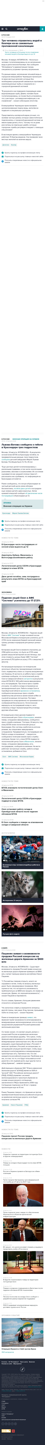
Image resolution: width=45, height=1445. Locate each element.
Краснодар (6, 513)
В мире (4, 948)
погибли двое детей (22, 489)
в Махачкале (29, 742)
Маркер (4, 1407)
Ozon (4, 757)
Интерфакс (22, 29)
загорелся (28, 679)
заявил (30, 1017)
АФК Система (13, 757)
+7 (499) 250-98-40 (6, 1391)
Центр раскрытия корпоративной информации (14, 1419)
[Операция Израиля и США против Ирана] (22, 1346)
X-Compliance (5, 1403)
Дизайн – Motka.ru (7, 1439)
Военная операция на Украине (26, 439)
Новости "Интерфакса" (8, 1414)
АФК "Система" (14, 635)
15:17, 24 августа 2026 (8, 177)
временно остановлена (30, 691)
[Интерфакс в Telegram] (6, 1423)
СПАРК (3, 1401)
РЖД (26, 1105)
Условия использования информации (13, 1435)
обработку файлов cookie (34, 1387)
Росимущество (21, 352)
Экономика (7, 592)
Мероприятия (17, 1364)
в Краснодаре (28, 717)
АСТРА (3, 1409)
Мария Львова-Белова (20, 513)
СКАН (3, 1416)
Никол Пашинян (16, 1105)
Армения (5, 1105)
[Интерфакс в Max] (15, 1423)
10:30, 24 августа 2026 (8, 594)
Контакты (4, 1362)
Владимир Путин (8, 352)
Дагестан (5, 145)
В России (6, 35)
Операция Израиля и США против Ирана (19, 1349)
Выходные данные (7, 1437)
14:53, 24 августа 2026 (8, 950)
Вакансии (32, 1362)
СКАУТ (3, 1405)
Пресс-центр (24, 1362)
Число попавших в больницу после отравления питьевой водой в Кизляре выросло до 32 (22, 53)
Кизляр (13, 145)
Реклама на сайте (7, 1364)
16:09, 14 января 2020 (8, 37)
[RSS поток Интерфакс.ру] (12, 1423)
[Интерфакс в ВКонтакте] (9, 1423)
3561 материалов (8, 1352)
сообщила (6, 460)
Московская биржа (27, 757)
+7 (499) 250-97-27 (20, 1391)
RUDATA (4, 1417)
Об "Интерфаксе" (13, 1362)
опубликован (26, 240)
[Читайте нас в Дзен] (3, 1423)
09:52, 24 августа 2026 (9, 441)
